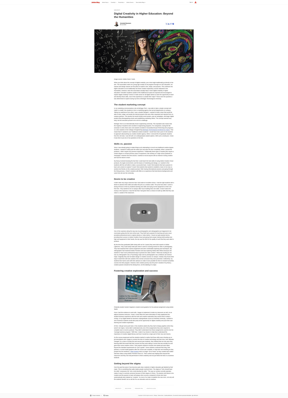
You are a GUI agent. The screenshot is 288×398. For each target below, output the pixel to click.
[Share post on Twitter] (166, 24)
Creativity (117, 10)
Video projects (134, 351)
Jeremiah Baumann (125, 23)
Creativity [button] (113, 2)
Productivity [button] (121, 2)
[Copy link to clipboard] (173, 24)
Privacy (155, 395)
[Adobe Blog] (96, 2)
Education (128, 388)
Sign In (191, 2)
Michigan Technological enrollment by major (156, 130)
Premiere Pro (139, 388)
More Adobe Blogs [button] (140, 2)
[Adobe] (195, 2)
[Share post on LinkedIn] (169, 24)
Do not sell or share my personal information (182, 395)
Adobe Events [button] (129, 2)
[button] (95, 395)
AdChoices (196, 395)
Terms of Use (160, 395)
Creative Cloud (151, 388)
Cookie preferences (168, 395)
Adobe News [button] (105, 2)
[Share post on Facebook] (171, 24)
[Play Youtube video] (144, 212)
